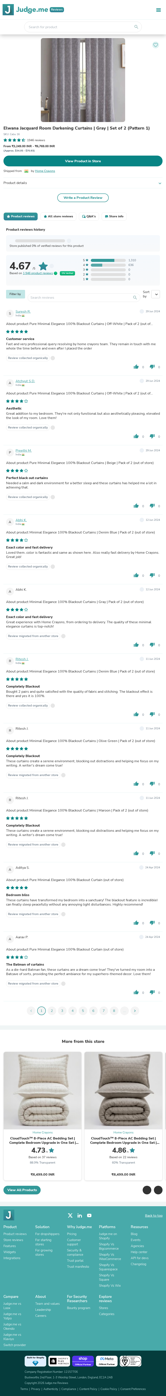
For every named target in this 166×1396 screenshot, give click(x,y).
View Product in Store (83, 161)
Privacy (35, 1389)
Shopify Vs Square (106, 1277)
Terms (24, 1389)
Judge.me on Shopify (108, 1236)
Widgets (9, 1252)
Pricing (72, 1234)
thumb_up (136, 366)
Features (9, 1246)
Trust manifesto (78, 1267)
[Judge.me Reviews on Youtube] (89, 1215)
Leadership (43, 1310)
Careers (40, 1316)
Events (135, 1240)
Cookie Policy (109, 1389)
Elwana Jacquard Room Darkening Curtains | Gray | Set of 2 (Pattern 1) (76, 128)
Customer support (74, 1242)
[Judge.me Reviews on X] (70, 1215)
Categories (106, 1314)
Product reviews (15, 1234)
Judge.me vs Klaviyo (12, 1337)
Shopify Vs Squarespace (108, 1267)
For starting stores (43, 1242)
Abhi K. (21, 520)
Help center (139, 1252)
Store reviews (13, 1240)
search (136, 26)
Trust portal (75, 1260)
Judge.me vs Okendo (12, 1326)
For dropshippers (47, 1234)
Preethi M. (24, 450)
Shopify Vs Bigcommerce (109, 1246)
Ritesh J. (22, 659)
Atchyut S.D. (25, 381)
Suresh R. (23, 311)
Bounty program (78, 1308)
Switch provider (14, 1345)
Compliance (68, 1389)
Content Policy (88, 1389)
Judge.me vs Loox (12, 1306)
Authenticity (50, 1389)
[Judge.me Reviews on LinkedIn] (79, 1215)
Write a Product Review (83, 197)
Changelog (138, 1264)
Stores (103, 1308)
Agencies (137, 1246)
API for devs (139, 1258)
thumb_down (152, 366)
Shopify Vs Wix (110, 1285)
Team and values (47, 1304)
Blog (134, 1234)
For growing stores (44, 1252)
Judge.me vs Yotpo (12, 1316)
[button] (147, 1190)
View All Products (22, 1190)
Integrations (11, 1258)
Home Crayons (45, 171)
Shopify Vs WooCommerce (110, 1256)
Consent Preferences (133, 1389)
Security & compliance (75, 1252)
